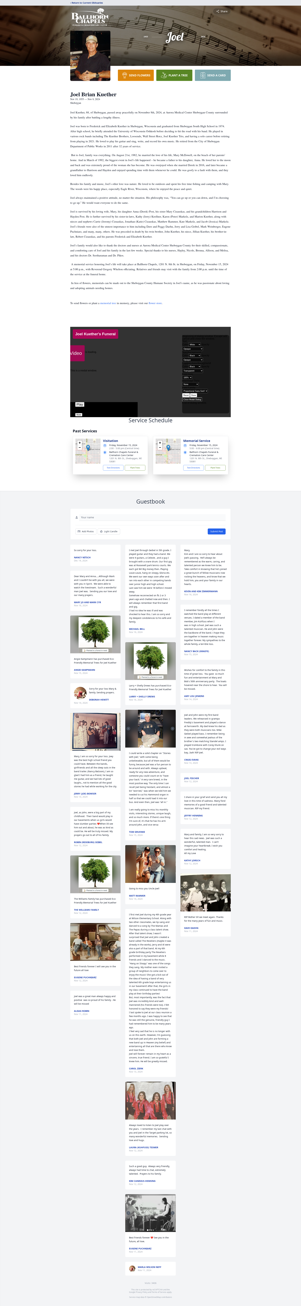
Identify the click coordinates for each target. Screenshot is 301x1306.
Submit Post (216, 531)
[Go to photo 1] (148, 745)
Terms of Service (159, 1292)
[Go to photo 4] (153, 1230)
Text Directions (113, 467)
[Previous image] (128, 728)
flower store (155, 303)
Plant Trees (135, 467)
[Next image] (172, 728)
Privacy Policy (142, 1292)
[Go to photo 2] (150, 745)
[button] (88, 448)
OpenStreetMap (154, 1297)
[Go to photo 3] (152, 745)
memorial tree (108, 303)
